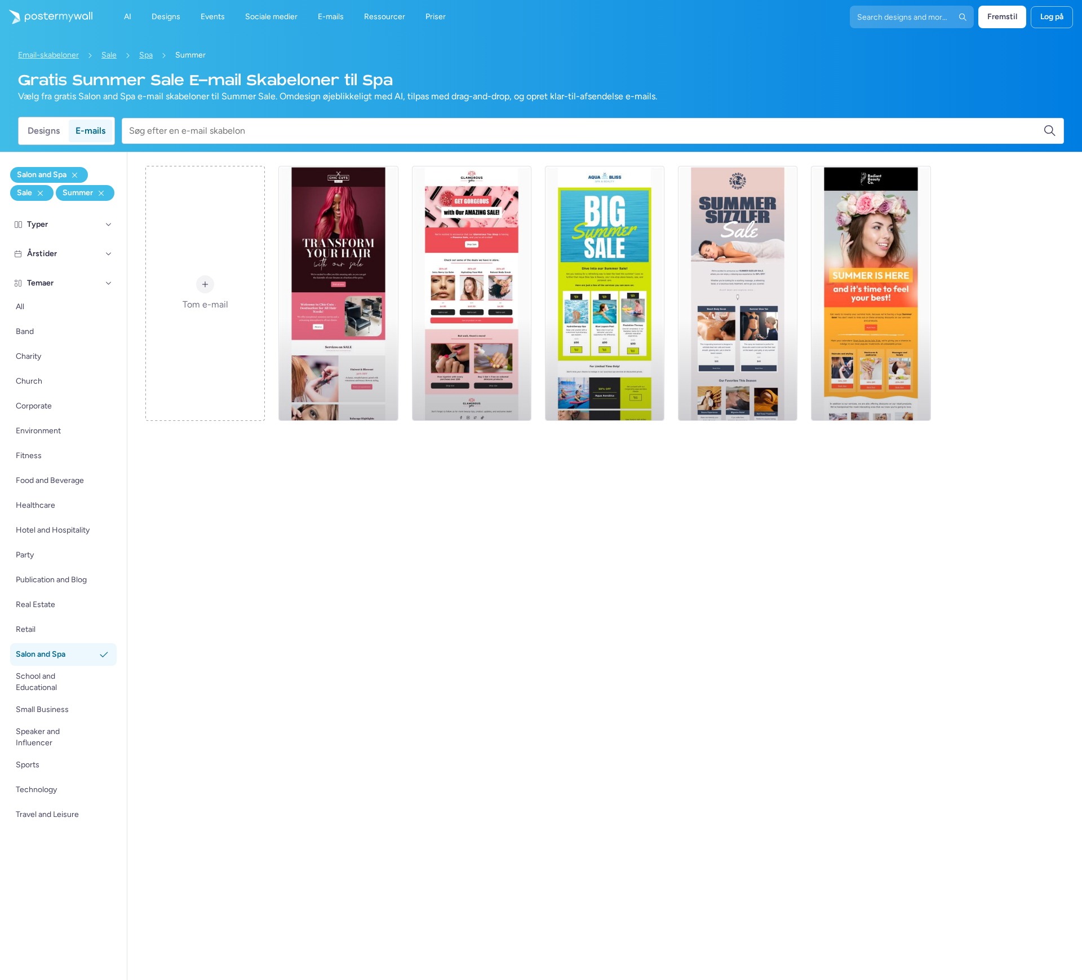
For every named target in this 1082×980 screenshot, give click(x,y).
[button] (108, 224)
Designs (44, 130)
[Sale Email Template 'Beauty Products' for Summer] (471, 293)
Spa (146, 55)
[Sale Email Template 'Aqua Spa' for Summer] (604, 293)
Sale (109, 55)
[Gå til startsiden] (46, 17)
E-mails (90, 130)
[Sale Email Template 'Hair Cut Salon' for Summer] (338, 293)
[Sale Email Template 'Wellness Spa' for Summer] (737, 293)
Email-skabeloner (48, 55)
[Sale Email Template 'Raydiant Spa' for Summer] (870, 293)
